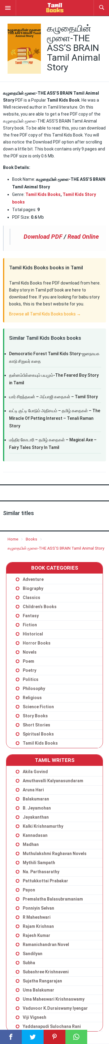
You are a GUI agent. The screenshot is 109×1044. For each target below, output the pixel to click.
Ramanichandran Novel (46, 944)
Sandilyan (32, 953)
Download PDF (43, 236)
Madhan (31, 844)
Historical (33, 633)
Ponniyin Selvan (38, 908)
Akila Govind (35, 771)
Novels (30, 652)
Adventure (33, 579)
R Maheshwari (37, 917)
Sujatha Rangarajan (42, 980)
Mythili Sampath (39, 862)
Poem (28, 661)
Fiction (30, 624)
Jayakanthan (36, 817)
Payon (29, 889)
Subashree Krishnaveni (46, 971)
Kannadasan (35, 835)
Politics (30, 679)
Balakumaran (36, 798)
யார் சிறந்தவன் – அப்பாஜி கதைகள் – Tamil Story (53, 396)
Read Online (83, 236)
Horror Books (37, 643)
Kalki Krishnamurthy (43, 826)
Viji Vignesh (34, 1017)
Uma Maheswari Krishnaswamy (53, 999)
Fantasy (31, 615)
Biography (33, 588)
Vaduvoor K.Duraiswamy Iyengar (55, 1008)
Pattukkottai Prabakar (45, 880)
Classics (31, 597)
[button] (8, 8)
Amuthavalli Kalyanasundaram (53, 780)
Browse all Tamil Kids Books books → (45, 314)
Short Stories (36, 724)
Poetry (29, 670)
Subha (29, 962)
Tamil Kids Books (43, 194)
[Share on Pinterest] (54, 1037)
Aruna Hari (33, 789)
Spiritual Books (38, 734)
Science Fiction (38, 706)
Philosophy (34, 688)
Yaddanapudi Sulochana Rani (52, 1026)
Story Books (35, 715)
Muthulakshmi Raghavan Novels (55, 853)
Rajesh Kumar (36, 935)
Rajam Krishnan (38, 926)
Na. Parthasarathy (41, 871)
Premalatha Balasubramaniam (53, 899)
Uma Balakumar (38, 990)
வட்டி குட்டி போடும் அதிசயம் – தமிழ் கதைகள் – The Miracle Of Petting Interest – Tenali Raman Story (54, 418)
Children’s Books (40, 606)
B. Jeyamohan (37, 808)
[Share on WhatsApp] (76, 1037)
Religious (32, 697)
